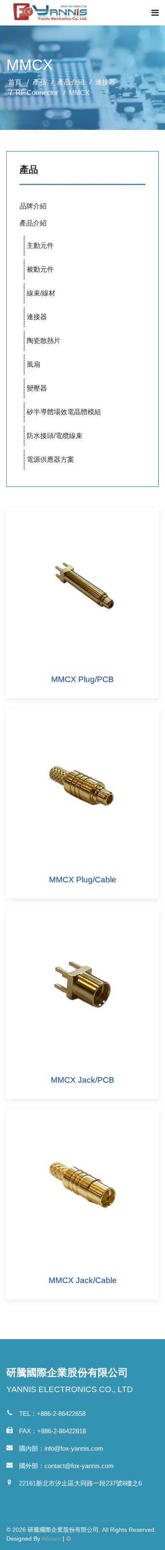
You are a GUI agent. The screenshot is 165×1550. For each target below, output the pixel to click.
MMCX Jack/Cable (83, 1280)
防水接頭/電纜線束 (54, 435)
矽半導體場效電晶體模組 (64, 412)
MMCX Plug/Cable (82, 879)
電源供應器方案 (50, 459)
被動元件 (40, 269)
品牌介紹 (33, 206)
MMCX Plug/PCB (82, 679)
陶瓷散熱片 (43, 340)
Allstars (51, 1538)
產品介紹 (33, 223)
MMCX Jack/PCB (82, 1079)
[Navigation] (155, 12)
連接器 (37, 316)
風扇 (33, 364)
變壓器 (37, 388)
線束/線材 (41, 293)
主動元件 (40, 245)
